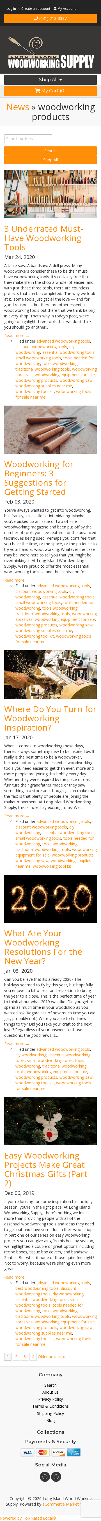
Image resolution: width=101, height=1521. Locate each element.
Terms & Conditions (50, 1406)
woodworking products (36, 380)
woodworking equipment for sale (65, 374)
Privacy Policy (50, 1399)
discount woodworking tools (41, 346)
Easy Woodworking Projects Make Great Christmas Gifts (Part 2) (46, 1169)
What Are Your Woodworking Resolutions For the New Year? (43, 947)
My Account (66, 8)
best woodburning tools (37, 1288)
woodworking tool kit (34, 391)
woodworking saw (76, 380)
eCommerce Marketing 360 (68, 1504)
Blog (50, 1420)
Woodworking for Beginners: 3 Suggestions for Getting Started (39, 477)
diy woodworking (30, 1054)
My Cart (53, 90)
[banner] (50, 50)
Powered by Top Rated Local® (28, 1518)
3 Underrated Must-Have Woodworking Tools (43, 238)
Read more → (16, 335)
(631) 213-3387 (52, 18)
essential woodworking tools (68, 352)
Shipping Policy (50, 1413)
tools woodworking (59, 363)
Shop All (49, 79)
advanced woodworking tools (63, 341)
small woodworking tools (38, 358)
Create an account (35, 8)
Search (50, 1385)
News (17, 107)
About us (50, 1392)
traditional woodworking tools (42, 369)
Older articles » (51, 1356)
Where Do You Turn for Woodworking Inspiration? (50, 718)
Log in (11, 8)
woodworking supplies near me (43, 386)
